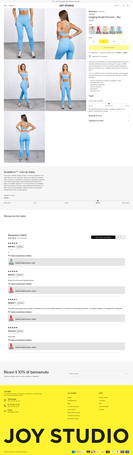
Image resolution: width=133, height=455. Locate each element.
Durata (69, 397)
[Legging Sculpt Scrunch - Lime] (112, 30)
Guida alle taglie (103, 406)
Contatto (101, 409)
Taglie (91, 96)
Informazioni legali (72, 418)
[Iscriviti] (126, 374)
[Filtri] (118, 237)
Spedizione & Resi (96, 121)
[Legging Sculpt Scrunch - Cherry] (99, 30)
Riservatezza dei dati (73, 412)
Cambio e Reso (103, 397)
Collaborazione (72, 400)
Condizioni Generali (73, 415)
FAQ (100, 403)
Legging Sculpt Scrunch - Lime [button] (25, 263)
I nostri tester (71, 409)
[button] (93, 11)
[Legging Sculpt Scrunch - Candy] (92, 30)
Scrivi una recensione (103, 237)
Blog (68, 403)
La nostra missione (73, 406)
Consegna (102, 400)
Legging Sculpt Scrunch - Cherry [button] (25, 291)
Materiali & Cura (95, 116)
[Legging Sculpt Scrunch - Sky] (119, 30)
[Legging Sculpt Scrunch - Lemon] (105, 30)
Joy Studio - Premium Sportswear (17, 452)
